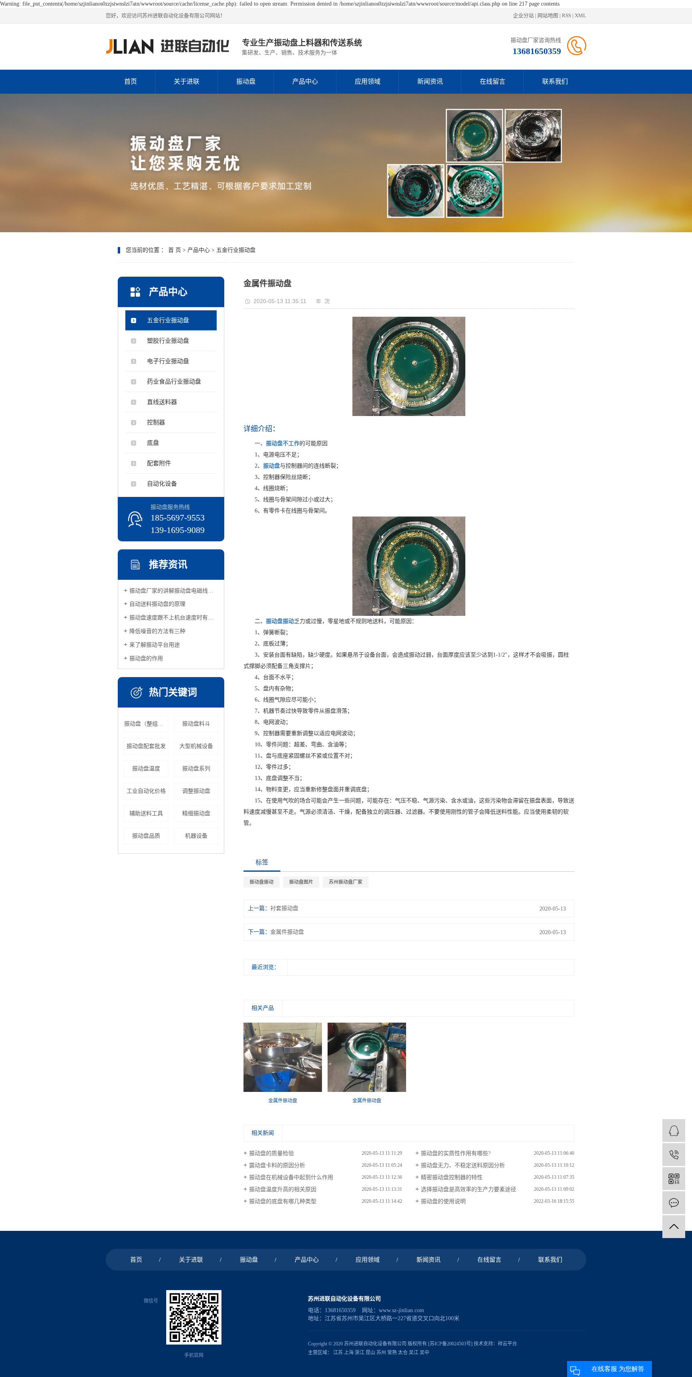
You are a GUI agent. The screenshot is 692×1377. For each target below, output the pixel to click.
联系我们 (555, 81)
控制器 (156, 422)
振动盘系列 (196, 769)
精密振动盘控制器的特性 (452, 1177)
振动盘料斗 (196, 724)
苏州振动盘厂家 (345, 882)
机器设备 (196, 836)
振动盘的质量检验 (271, 1153)
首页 (130, 81)
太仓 (403, 1352)
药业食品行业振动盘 (174, 381)
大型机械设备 (196, 746)
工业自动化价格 (146, 791)
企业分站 (523, 15)
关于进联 (186, 81)
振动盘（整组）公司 (146, 724)
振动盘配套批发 (146, 746)
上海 (349, 1352)
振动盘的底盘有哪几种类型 (282, 1201)
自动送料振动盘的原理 (157, 604)
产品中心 (305, 81)
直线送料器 (162, 402)
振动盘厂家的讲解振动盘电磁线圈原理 (173, 591)
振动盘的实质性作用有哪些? (456, 1153)
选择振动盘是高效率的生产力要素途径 (468, 1189)
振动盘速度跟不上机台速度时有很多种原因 (173, 618)
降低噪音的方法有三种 (157, 631)
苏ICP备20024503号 (450, 1344)
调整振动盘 (196, 791)
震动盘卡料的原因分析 (277, 1165)
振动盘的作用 (146, 658)
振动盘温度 (146, 769)
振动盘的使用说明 (443, 1201)
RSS (566, 15)
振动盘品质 (146, 836)
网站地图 (547, 15)
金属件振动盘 (287, 932)
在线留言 (492, 81)
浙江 (359, 1352)
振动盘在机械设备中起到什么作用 (291, 1177)
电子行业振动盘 (168, 361)
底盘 (153, 443)
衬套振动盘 (284, 908)
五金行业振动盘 (235, 250)
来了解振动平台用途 (154, 645)
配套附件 (159, 463)
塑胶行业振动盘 (168, 341)
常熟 (392, 1352)
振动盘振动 (261, 882)
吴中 (424, 1352)
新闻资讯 (430, 81)
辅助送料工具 (146, 813)
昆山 (370, 1352)
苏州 (381, 1352)
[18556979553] (673, 1154)
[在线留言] (673, 1202)
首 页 (174, 250)
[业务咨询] (673, 1130)
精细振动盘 (196, 813)
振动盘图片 (301, 882)
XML (580, 15)
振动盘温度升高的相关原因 (282, 1189)
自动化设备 (162, 483)
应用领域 (367, 81)
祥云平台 (507, 1344)
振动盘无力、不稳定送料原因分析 (463, 1165)
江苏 (338, 1352)
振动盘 (245, 81)
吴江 (413, 1352)
